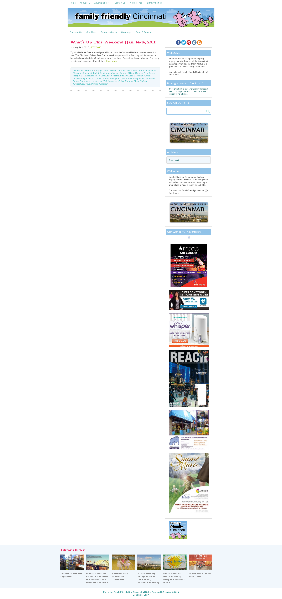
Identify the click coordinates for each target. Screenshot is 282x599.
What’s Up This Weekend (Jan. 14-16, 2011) (113, 42)
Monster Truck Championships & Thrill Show (109, 78)
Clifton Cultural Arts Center (141, 73)
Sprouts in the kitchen (91, 81)
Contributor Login (141, 594)
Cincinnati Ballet (90, 73)
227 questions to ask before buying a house (187, 92)
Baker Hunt (136, 70)
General (89, 70)
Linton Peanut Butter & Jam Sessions (124, 75)
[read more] (111, 60)
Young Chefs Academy (96, 83)
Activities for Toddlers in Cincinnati (120, 576)
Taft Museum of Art (113, 81)
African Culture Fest (119, 70)
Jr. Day (101, 75)
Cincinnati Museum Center (113, 73)
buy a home (190, 88)
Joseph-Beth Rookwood (85, 75)
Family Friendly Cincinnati (141, 18)
